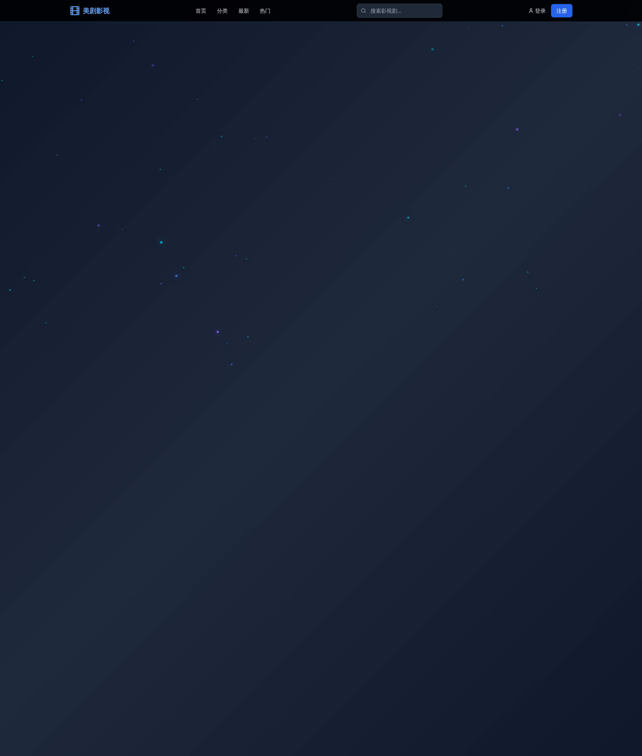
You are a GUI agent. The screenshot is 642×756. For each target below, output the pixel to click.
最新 (243, 10)
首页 (201, 10)
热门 (265, 10)
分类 (222, 10)
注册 (561, 10)
